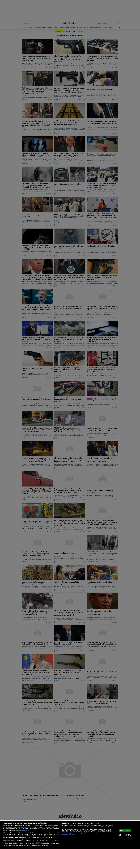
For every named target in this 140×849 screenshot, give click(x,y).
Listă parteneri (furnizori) (68, 834)
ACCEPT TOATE (125, 830)
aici (22, 840)
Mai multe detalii (25, 830)
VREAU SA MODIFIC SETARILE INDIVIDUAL (125, 835)
